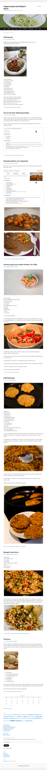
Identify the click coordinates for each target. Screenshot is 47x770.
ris (15, 718)
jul (21, 716)
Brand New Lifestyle (8, 708)
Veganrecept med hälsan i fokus (15, 7)
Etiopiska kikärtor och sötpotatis (16, 161)
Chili (34, 714)
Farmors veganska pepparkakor (9, 727)
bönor (14, 633)
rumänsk (17, 718)
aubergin (5, 714)
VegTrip (5, 761)
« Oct (11, 705)
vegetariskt (23, 546)
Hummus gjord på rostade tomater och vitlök (20, 264)
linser (37, 716)
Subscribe (6, 745)
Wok (31, 720)
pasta (40, 716)
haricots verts (15, 716)
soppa (29, 718)
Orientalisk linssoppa (8, 729)
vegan (24, 258)
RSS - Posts (6, 733)
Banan (11, 714)
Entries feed (6, 754)
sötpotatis (20, 258)
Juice (16, 28)
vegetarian (27, 633)
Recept (9, 28)
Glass (20, 28)
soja (27, 718)
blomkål (16, 714)
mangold (23, 633)
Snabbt (20, 155)
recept (13, 718)
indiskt (19, 716)
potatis (5, 718)
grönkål (11, 716)
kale (23, 716)
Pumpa (8, 718)
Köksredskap (31, 28)
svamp (34, 718)
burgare (14, 546)
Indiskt (8, 107)
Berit (14, 39)
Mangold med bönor (11, 552)
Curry (16, 107)
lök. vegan (20, 633)
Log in (5, 752)
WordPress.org (6, 756)
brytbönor (20, 714)
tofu (41, 718)
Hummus (14, 372)
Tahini (13, 677)
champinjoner (30, 714)
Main (5, 28)
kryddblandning (33, 716)
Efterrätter (25, 28)
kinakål (29, 716)
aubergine (8, 714)
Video (40, 28)
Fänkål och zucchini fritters (9, 728)
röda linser (21, 718)
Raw (13, 28)
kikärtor (19, 107)
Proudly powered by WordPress (23, 765)
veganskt (18, 721)
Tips (36, 28)
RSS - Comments (7, 735)
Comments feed (6, 755)
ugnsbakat (8, 720)
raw (11, 718)
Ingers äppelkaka (7, 725)
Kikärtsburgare (9, 378)
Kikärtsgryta (8, 37)
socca (23, 155)
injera (28, 166)
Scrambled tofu (6, 730)
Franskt (8, 155)
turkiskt (5, 720)
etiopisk (14, 258)
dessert (40, 714)
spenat (31, 718)
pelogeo (14, 115)
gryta (8, 716)
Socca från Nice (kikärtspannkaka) (16, 113)
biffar (13, 714)
